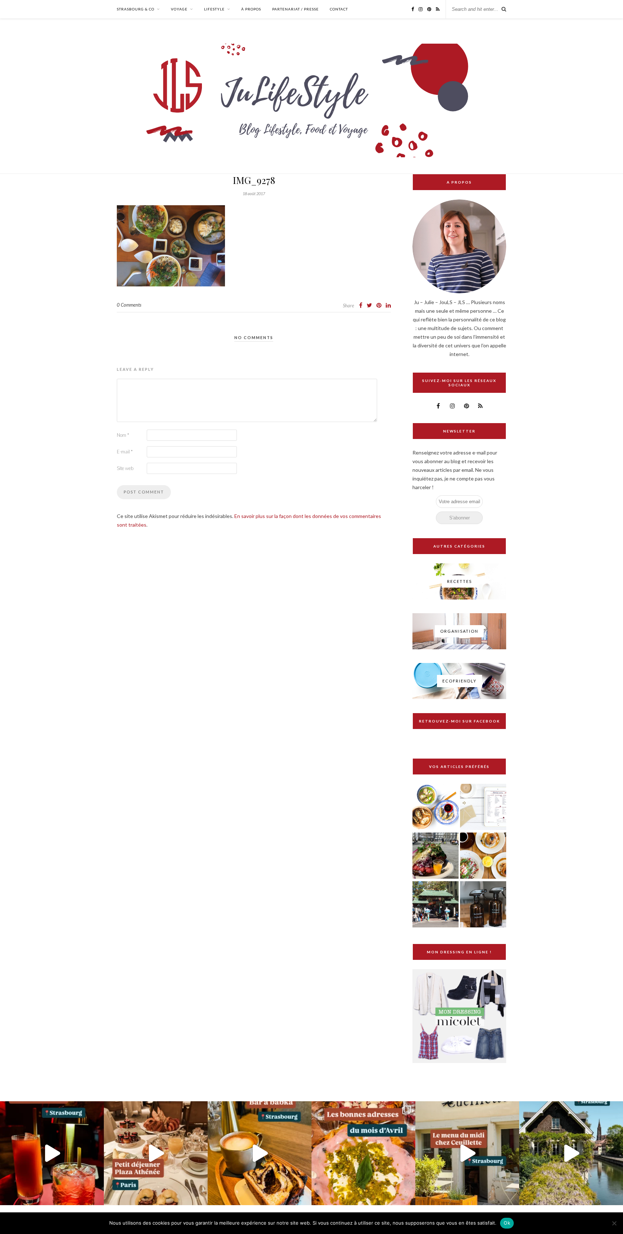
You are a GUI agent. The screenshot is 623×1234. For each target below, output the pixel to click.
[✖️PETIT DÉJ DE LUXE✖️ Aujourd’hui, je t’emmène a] (156, 1153)
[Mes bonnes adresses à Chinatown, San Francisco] (435, 904)
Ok (507, 1223)
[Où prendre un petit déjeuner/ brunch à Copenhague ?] (483, 856)
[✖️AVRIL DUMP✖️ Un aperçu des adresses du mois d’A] (363, 1153)
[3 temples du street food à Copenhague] (435, 856)
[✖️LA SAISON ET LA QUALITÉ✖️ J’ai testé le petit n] (467, 1153)
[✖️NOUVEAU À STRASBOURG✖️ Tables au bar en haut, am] (52, 1153)
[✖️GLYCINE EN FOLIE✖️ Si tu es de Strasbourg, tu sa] (571, 1153)
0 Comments (129, 305)
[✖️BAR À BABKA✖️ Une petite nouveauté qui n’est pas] (260, 1153)
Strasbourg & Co (135, 9)
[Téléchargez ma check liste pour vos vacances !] (483, 807)
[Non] (614, 1223)
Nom (123, 435)
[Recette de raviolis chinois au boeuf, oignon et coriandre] (435, 807)
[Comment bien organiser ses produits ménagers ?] (483, 904)
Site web (125, 468)
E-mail (125, 451)
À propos (251, 9)
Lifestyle (214, 9)
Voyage (179, 9)
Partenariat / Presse (295, 9)
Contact (339, 9)
